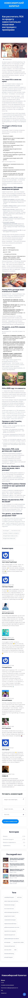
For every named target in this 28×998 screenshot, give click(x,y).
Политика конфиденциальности (9, 987)
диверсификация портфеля (11, 938)
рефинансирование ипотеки (11, 927)
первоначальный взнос (10, 923)
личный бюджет (8, 957)
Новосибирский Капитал (14, 975)
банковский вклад (9, 953)
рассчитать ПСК (15, 530)
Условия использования (7, 985)
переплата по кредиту (10, 931)
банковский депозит (9, 946)
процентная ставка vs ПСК (10, 535)
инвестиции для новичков (11, 901)
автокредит (7, 942)
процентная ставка (19, 942)
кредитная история (9, 916)
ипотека (19, 897)
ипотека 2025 (7, 949)
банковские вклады (9, 904)
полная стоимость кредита (11, 533)
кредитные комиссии (9, 538)
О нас (2, 982)
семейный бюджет (9, 897)
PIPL (2, 990)
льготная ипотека (9, 908)
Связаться (3, 993)
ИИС (15, 949)
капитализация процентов (11, 912)
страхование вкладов (10, 919)
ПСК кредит (6, 530)
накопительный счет (9, 934)
